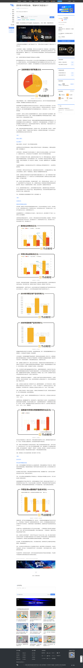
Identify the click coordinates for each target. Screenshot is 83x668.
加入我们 (24, 659)
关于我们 (24, 655)
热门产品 (33, 655)
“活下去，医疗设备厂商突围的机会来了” (49, 633)
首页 (13, 9)
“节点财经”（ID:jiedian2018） (34, 23)
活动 (13, 21)
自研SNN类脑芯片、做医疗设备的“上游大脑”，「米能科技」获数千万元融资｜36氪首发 (35, 645)
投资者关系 (18, 659)
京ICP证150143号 (49, 666)
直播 (13, 15)
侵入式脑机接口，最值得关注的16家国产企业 (22, 645)
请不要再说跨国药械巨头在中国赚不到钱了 (35, 620)
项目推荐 (18, 655)
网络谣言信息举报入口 (20, 662)
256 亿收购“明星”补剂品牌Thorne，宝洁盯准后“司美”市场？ (22, 620)
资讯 (13, 13)
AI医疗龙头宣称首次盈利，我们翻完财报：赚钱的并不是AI (22, 633)
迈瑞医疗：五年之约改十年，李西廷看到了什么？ (49, 645)
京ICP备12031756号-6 (42, 666)
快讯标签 (33, 659)
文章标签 (33, 657)
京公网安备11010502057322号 (58, 666)
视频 (13, 17)
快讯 (13, 11)
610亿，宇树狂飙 (61, 36)
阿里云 (26, 664)
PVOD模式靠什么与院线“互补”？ (64, 108)
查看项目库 (72, 91)
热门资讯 (33, 653)
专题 (13, 19)
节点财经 (18, 8)
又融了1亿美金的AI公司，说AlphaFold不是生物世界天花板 (35, 633)
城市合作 (18, 653)
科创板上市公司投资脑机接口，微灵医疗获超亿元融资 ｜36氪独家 (49, 620)
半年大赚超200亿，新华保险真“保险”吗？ (65, 33)
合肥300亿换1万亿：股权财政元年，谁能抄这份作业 (66, 29)
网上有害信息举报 (63, 664)
